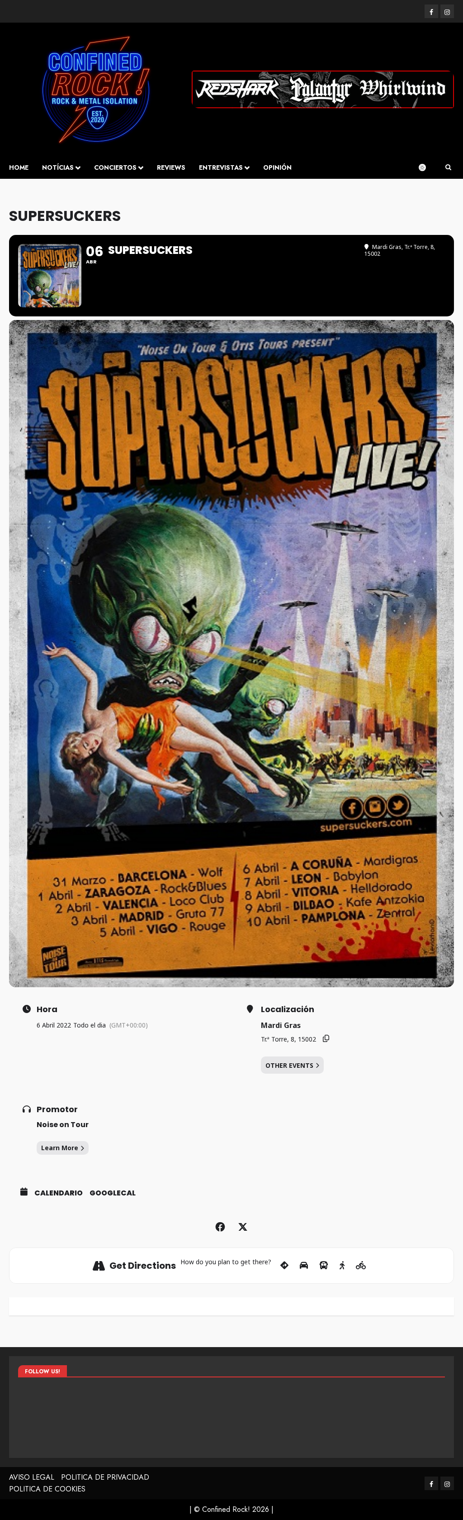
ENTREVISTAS (221, 167)
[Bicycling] (361, 1265)
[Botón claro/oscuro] (427, 167)
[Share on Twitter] (243, 1227)
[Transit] (324, 1265)
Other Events (289, 1065)
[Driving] (303, 1265)
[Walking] (342, 1265)
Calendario (58, 1193)
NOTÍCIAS (58, 167)
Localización (287, 1009)
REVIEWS (171, 167)
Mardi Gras (281, 1025)
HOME (18, 167)
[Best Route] (284, 1265)
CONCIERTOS (115, 167)
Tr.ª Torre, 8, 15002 (288, 1039)
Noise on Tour (63, 1124)
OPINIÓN (277, 167)
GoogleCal (113, 1193)
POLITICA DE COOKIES (47, 1489)
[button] (448, 167)
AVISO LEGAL (31, 1477)
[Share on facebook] (220, 1227)
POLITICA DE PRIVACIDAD (105, 1477)
